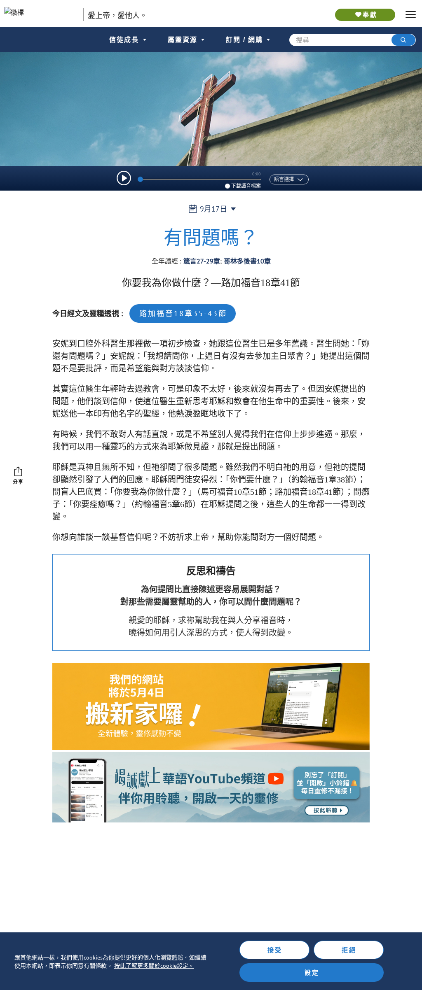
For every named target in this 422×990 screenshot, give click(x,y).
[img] (124, 178)
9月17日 (213, 209)
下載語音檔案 (246, 186)
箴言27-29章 (201, 261)
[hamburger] (410, 15)
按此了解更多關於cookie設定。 (154, 965)
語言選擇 (284, 179)
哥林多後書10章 (247, 261)
